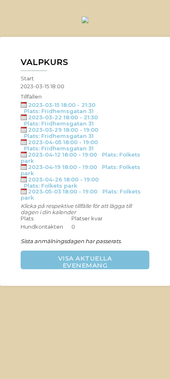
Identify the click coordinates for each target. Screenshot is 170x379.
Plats (27, 218)
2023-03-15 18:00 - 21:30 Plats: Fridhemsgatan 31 (58, 107)
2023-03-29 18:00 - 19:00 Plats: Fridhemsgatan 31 (59, 132)
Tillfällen (31, 97)
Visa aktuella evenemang (85, 261)
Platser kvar (87, 218)
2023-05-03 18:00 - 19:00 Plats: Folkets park (81, 194)
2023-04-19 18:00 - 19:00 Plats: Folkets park (80, 170)
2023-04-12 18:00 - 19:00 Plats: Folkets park (80, 157)
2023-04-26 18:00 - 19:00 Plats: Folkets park (60, 182)
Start (27, 78)
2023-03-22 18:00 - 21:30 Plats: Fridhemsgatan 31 (59, 120)
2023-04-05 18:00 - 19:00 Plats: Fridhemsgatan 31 (59, 145)
